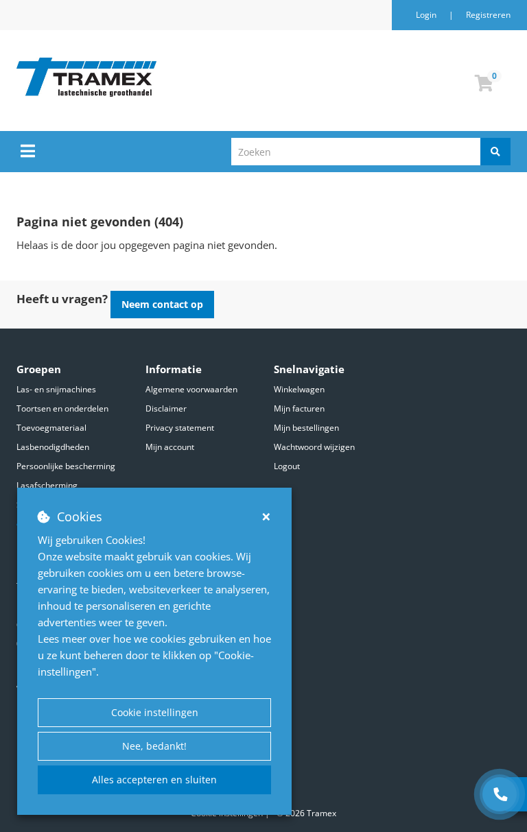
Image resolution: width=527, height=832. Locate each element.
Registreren (488, 15)
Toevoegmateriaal (51, 427)
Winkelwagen (299, 389)
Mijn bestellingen (306, 427)
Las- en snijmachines (56, 389)
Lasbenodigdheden (52, 447)
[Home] (156, 77)
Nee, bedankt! (154, 745)
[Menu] (27, 151)
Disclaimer (166, 408)
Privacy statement (179, 427)
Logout (287, 466)
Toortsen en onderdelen (62, 408)
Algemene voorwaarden (191, 389)
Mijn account (169, 447)
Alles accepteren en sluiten (154, 779)
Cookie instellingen (154, 712)
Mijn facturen (299, 408)
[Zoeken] (495, 151)
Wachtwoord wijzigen (314, 447)
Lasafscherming (47, 485)
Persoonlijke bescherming (65, 466)
